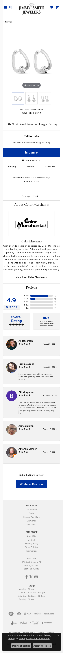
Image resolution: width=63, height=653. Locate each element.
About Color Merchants (31, 204)
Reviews (31, 287)
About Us (31, 536)
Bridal (31, 513)
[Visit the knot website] (23, 623)
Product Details (31, 196)
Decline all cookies (21, 646)
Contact (31, 539)
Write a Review (31, 484)
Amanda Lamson (28, 449)
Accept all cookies (42, 646)
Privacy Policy (31, 543)
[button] (11, 8)
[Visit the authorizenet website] (11, 613)
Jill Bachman (26, 341)
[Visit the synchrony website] (47, 623)
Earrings (8, 21)
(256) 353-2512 (31, 113)
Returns (30, 166)
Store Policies (31, 547)
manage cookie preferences (34, 638)
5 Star (26, 295)
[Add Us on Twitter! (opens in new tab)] (31, 577)
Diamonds (31, 520)
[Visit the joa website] (14, 623)
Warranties (50, 166)
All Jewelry (31, 509)
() (55, 295)
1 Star (27, 308)
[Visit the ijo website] (37, 613)
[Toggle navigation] (6, 7)
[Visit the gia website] (27, 613)
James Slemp (26, 426)
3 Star (26, 301)
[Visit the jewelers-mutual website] (49, 613)
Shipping (12, 166)
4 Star (26, 298)
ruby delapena (26, 364)
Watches (31, 524)
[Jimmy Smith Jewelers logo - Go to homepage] (31, 8)
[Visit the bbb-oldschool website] (19, 613)
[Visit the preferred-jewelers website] (34, 623)
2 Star (26, 305)
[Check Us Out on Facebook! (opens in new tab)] (26, 577)
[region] (31, 60)
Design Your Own (31, 517)
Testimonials (31, 551)
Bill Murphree (26, 392)
